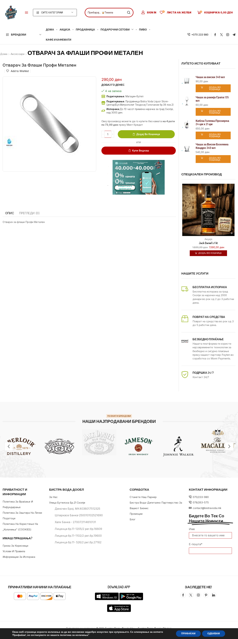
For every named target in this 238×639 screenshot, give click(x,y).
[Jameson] (139, 446)
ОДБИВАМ (213, 633)
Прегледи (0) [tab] (29, 213)
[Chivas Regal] (59, 446)
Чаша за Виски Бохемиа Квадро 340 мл (212, 146)
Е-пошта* (195, 544)
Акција (208, 239)
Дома (3, 54)
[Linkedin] (213, 595)
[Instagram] (227, 34)
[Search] (129, 12)
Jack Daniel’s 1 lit (208, 243)
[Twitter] (221, 34)
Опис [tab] (9, 213)
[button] (26, 13)
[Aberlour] (20, 446)
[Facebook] (215, 34)
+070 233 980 (199, 34)
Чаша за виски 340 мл (210, 77)
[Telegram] (234, 34)
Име (192, 529)
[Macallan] (218, 441)
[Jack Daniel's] (99, 442)
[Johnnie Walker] (178, 446)
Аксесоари (17, 54)
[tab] (10, 213)
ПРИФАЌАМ (188, 633)
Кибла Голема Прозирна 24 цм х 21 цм (212, 122)
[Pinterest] (206, 595)
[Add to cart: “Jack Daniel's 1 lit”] (204, 211)
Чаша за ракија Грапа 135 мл (212, 99)
